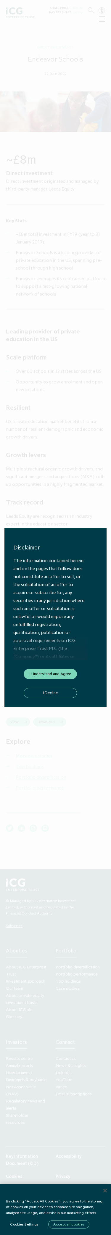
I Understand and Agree (50, 673)
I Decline (50, 692)
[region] (55, 1209)
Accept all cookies (68, 1224)
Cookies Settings (24, 1224)
